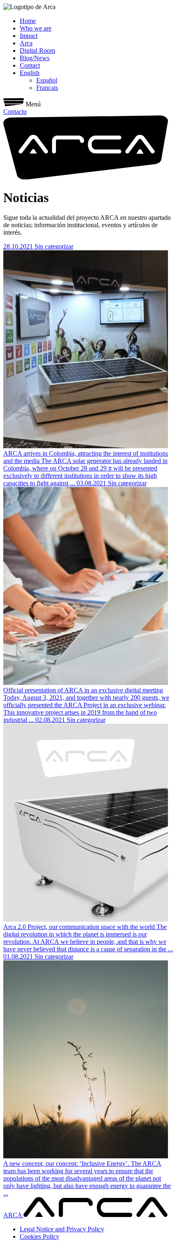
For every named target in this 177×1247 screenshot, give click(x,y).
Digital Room (37, 50)
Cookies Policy (39, 1236)
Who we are (35, 28)
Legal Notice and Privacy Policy (62, 1229)
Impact (28, 35)
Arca (26, 43)
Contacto (15, 111)
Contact (30, 65)
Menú (33, 104)
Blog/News (34, 57)
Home (28, 20)
